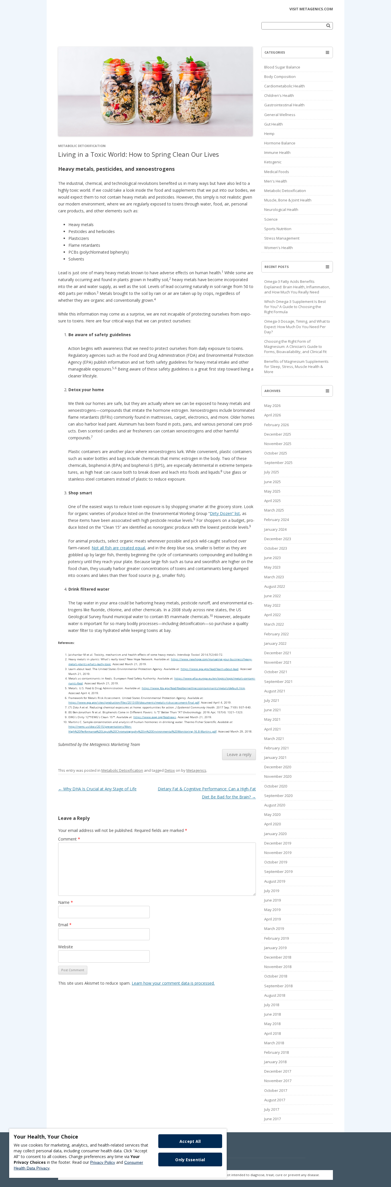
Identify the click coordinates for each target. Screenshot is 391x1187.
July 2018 (271, 1004)
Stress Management (281, 238)
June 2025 (272, 481)
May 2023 (272, 567)
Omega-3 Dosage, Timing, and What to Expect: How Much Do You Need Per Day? (297, 326)
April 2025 (272, 500)
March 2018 (274, 1042)
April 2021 (272, 729)
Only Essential (190, 1159)
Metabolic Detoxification (82, 146)
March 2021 (274, 738)
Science (271, 219)
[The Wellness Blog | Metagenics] (98, 30)
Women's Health (278, 247)
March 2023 (274, 576)
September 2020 (278, 795)
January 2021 (275, 757)
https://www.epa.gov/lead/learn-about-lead (209, 669)
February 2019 (276, 938)
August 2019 (274, 881)
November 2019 (277, 852)
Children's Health (279, 95)
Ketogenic (272, 161)
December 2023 (277, 538)
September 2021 (278, 681)
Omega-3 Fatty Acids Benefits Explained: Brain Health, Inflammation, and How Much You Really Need (297, 286)
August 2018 (274, 995)
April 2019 (272, 919)
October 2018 (275, 976)
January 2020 (275, 833)
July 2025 (271, 472)
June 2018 (272, 1014)
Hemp (269, 133)
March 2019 (274, 928)
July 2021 (271, 700)
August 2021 (274, 691)
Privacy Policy (102, 1162)
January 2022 (275, 643)
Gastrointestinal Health (284, 104)
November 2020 (277, 776)
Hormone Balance (279, 143)
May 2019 (272, 909)
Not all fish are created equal (118, 548)
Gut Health (273, 124)
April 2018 (272, 1033)
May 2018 (272, 1023)
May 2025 (272, 491)
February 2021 (276, 748)
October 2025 (275, 453)
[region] (118, 1153)
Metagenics (196, 770)
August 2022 (274, 586)
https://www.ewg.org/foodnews (154, 717)
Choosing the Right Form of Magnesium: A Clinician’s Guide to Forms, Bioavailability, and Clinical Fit (295, 346)
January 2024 (275, 529)
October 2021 (275, 671)
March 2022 (274, 624)
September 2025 (278, 462)
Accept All (190, 1141)
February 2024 (276, 519)
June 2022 (272, 595)
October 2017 (275, 1090)
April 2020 (272, 823)
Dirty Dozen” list (225, 513)
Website (65, 946)
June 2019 (272, 900)
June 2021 (272, 709)
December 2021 (277, 652)
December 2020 (277, 766)
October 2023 (275, 548)
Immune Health (277, 152)
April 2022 (272, 614)
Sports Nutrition (277, 228)
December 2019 (277, 843)
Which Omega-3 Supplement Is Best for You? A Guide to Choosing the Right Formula (295, 306)
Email (65, 924)
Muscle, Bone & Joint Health (287, 200)
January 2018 (275, 1061)
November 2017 (277, 1080)
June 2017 (272, 1118)
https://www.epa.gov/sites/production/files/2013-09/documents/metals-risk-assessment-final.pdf (133, 702)
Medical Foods (276, 171)
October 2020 (275, 786)
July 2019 (271, 890)
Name (65, 902)
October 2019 (275, 862)
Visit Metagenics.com (311, 9)
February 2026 (276, 424)
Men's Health (275, 181)
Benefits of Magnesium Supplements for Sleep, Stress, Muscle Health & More (296, 366)
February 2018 (276, 1052)
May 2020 (272, 814)
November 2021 (277, 662)
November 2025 (277, 443)
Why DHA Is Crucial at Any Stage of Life (97, 789)
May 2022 (272, 605)
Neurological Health (281, 209)
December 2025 (277, 434)
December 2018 (277, 957)
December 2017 (277, 1071)
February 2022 (276, 633)
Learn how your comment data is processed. (173, 983)
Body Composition (280, 76)
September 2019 (278, 871)
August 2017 (274, 1099)
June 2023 (272, 557)
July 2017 (271, 1109)
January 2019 (275, 947)
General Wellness (279, 114)
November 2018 (277, 966)
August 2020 (274, 805)
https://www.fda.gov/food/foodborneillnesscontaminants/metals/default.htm (193, 688)
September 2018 (278, 985)
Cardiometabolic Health (284, 86)
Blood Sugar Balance (282, 67)
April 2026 (272, 415)
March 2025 (274, 510)
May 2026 (272, 405)
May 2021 (272, 719)
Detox (170, 770)
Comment (69, 839)
